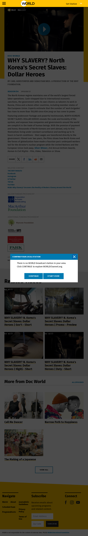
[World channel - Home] (27, 3)
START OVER (53, 276)
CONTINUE (34, 276)
